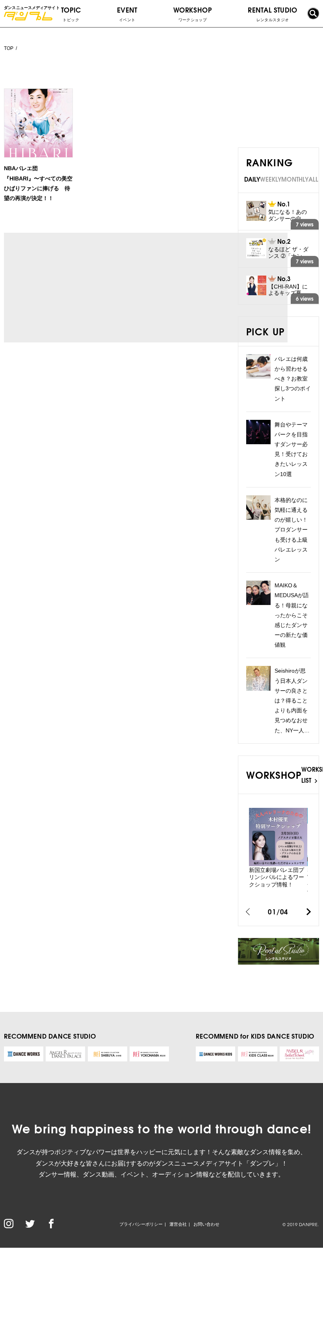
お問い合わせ (206, 1224)
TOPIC (71, 13)
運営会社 (178, 1224)
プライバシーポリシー (141, 1224)
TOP (8, 48)
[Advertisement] (78, 288)
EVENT (127, 13)
